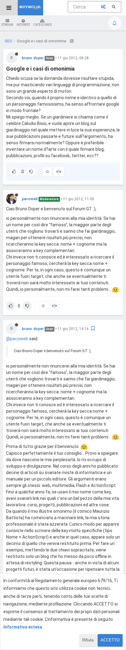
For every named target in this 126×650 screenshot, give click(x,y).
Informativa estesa (22, 627)
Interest (23, 24)
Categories (42, 24)
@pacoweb (17, 338)
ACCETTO (110, 640)
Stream (7, 24)
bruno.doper (33, 58)
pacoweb (30, 199)
